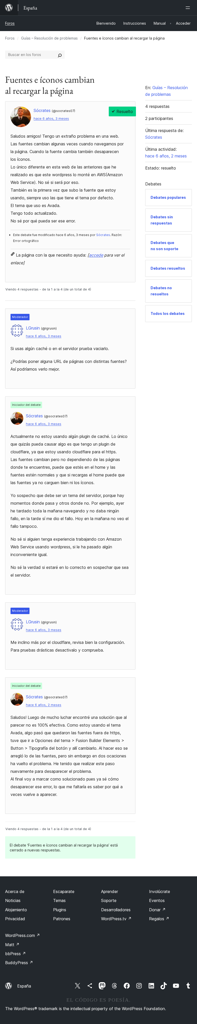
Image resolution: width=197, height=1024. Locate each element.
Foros (10, 23)
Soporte (108, 900)
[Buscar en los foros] (60, 55)
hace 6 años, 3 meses (51, 118)
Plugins (59, 909)
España (24, 986)
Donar (157, 909)
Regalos (159, 918)
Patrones (61, 918)
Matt (12, 944)
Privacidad (15, 918)
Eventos (157, 900)
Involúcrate (159, 891)
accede (96, 255)
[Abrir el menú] (189, 7)
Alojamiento (16, 909)
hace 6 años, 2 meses (43, 705)
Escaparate (63, 891)
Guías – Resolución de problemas (49, 38)
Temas (59, 900)
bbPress (15, 953)
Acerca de (14, 891)
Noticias (13, 900)
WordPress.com (22, 935)
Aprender (109, 891)
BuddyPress (19, 962)
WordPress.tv (116, 918)
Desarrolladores (116, 909)
